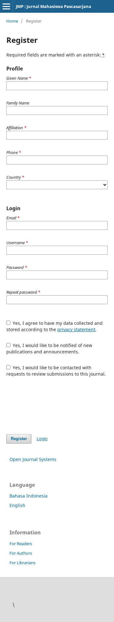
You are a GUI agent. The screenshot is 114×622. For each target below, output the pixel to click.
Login (42, 438)
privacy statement (76, 329)
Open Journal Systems (33, 459)
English (17, 505)
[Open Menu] (6, 6)
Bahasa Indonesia (29, 496)
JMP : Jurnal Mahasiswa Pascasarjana (53, 6)
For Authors (21, 553)
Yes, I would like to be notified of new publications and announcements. (49, 348)
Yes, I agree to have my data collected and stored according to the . (54, 326)
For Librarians (22, 562)
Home (12, 21)
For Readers (21, 543)
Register (19, 438)
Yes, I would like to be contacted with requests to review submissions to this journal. (56, 371)
